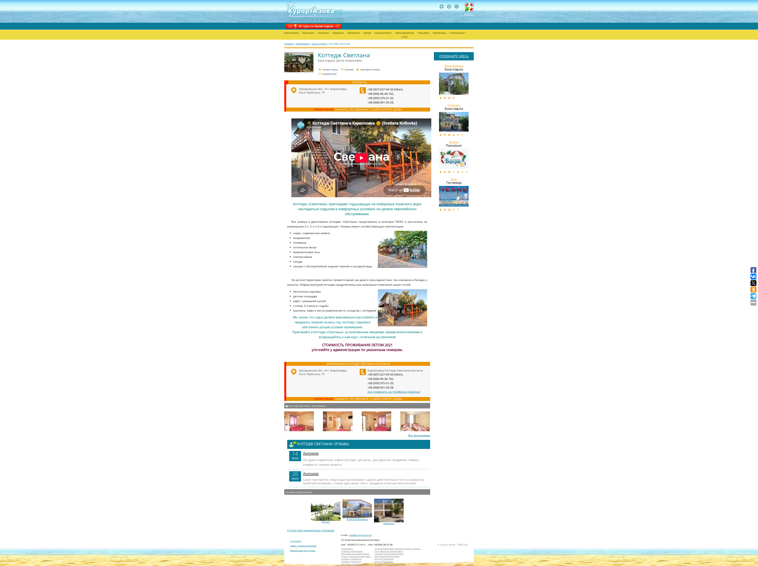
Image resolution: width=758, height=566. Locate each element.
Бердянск (338, 33)
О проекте (295, 541)
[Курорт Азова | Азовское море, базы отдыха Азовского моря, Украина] (314, 11)
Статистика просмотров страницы (310, 530)
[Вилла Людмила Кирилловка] (454, 84)
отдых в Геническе (384, 561)
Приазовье (439, 33)
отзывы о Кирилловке (352, 551)
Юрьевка (423, 33)
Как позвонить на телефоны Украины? (394, 392)
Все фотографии (419, 435)
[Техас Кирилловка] (454, 196)
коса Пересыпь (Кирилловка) (389, 551)
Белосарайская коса (404, 34)
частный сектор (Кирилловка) (389, 554)
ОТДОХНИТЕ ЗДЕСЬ (453, 56)
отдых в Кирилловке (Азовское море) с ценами (397, 548)
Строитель (454, 105)
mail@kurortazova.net (360, 535)
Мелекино (353, 33)
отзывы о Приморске (351, 559)
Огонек (326, 522)
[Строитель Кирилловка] (454, 122)
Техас (454, 179)
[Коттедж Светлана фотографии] (299, 421)
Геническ (323, 33)
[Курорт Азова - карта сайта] (449, 6)
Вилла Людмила (453, 66)
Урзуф (367, 33)
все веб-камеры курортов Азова (390, 564)
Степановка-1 (457, 33)
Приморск (308, 33)
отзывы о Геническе (351, 561)
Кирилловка (291, 33)
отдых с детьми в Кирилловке (356, 556)
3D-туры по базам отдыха (315, 26)
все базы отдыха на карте (354, 564)
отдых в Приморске (384, 559)
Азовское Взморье (357, 519)
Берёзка (454, 142)
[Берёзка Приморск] (454, 159)
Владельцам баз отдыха (302, 550)
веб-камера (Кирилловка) (387, 556)
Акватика (388, 523)
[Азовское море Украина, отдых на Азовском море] (441, 6)
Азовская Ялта (382, 33)
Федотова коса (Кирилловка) (355, 554)
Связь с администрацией (303, 545)
